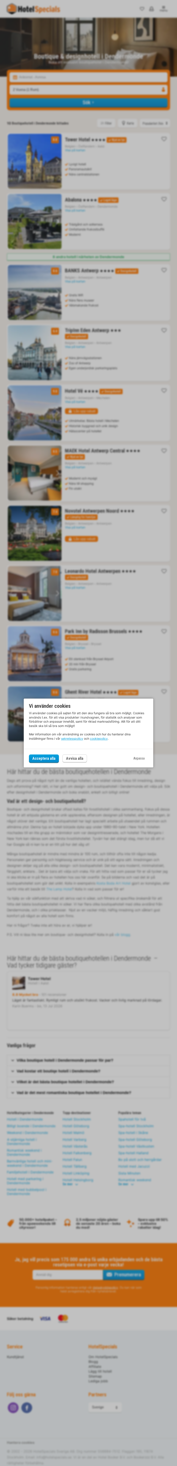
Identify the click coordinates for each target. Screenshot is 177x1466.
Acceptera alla (43, 758)
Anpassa (139, 758)
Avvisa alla (74, 758)
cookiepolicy (99, 738)
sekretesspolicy (72, 738)
